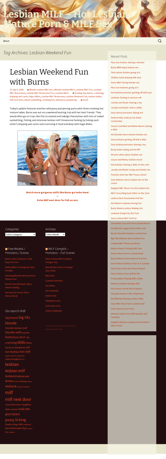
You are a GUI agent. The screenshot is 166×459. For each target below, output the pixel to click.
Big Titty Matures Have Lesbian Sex (128, 238)
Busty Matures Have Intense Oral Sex (129, 258)
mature (11, 386)
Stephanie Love (52, 300)
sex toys (22, 428)
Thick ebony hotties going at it (125, 72)
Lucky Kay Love (52, 305)
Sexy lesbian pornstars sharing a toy (128, 144)
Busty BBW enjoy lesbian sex (124, 67)
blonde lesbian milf (16, 328)
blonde (11, 322)
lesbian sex (22, 376)
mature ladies (95, 96)
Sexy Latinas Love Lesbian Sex (125, 273)
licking (23, 381)
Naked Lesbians (48, 329)
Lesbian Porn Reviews (71, 325)
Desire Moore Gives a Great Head (127, 253)
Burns (90, 93)
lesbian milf (15, 370)
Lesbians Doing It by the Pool (125, 213)
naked (8, 404)
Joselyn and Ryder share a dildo (126, 107)
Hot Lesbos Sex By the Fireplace (126, 288)
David (85, 99)
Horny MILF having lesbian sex (125, 82)
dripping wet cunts (19, 96)
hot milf (25, 352)
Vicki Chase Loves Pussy (122, 308)
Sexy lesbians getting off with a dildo (128, 139)
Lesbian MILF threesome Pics (40, 93)
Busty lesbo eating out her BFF (126, 149)
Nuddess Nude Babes (62, 325)
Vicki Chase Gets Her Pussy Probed (128, 268)
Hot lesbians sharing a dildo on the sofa (130, 164)
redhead (27, 424)
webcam (12, 432)
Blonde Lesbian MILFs (64, 89)
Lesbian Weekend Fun (76, 96)
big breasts (11, 318)
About (6, 40)
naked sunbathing (32, 99)
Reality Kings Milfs (14, 424)
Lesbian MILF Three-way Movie (125, 243)
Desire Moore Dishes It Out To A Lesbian (130, 263)
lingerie (29, 381)
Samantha (11, 428)
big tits (24, 317)
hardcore (9, 347)
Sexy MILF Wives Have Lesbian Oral (127, 303)
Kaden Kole (50, 295)
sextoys (30, 428)
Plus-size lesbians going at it (124, 87)
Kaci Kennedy (52, 290)
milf (9, 392)
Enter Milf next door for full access (57, 200)
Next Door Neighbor (21, 404)
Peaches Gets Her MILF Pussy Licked (128, 174)
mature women (23, 386)
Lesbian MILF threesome (53, 96)
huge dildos (34, 96)
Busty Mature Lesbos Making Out (127, 208)
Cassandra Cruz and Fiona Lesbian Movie (130, 223)
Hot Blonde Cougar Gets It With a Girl (128, 228)
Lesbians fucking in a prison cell (126, 97)
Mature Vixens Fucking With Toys (126, 248)
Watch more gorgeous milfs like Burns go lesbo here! (57, 192)
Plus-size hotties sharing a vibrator (128, 62)
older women (11, 409)
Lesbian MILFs (62, 93)
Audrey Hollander (53, 310)
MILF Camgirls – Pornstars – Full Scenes (60, 251)
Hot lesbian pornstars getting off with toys (131, 92)
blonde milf (13, 332)
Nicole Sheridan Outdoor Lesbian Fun (129, 233)
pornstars (12, 414)
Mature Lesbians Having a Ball (125, 283)
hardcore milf (22, 347)
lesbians (10, 376)
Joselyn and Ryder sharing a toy (126, 102)
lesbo (9, 381)
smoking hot (48, 99)
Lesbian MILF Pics (84, 89)
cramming (98, 93)
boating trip (80, 93)
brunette (25, 332)
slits (6, 432)
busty (9, 337)
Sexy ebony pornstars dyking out (127, 112)
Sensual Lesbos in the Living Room (127, 293)
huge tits (21, 355)
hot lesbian (12, 352)
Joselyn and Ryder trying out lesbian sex (130, 169)
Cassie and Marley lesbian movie (126, 159)
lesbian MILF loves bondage (57, 329)
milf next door (16, 99)
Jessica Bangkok (12, 359)
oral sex (24, 409)
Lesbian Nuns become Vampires (51, 325)
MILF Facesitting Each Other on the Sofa (130, 193)
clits (27, 337)
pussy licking (15, 419)
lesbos (16, 381)
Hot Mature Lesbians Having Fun (126, 203)
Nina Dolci (50, 275)
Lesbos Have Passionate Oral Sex (127, 198)
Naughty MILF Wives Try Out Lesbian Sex (130, 188)
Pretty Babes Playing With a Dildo (127, 278)
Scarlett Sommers (54, 280)
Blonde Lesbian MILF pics (41, 89)
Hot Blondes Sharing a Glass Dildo (127, 298)
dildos (29, 342)
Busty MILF (19, 337)
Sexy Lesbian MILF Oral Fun (124, 218)
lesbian (12, 364)
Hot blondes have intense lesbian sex (129, 134)
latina (22, 359)
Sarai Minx (50, 285)
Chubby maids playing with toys (126, 77)
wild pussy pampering (66, 99)
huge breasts (11, 355)
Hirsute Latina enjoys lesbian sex (126, 154)
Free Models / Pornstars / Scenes (17, 251)
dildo (21, 342)
